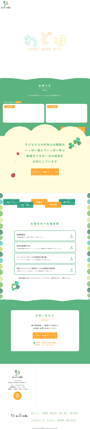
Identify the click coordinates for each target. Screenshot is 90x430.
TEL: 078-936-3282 (46, 342)
